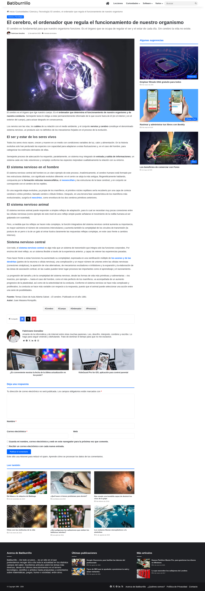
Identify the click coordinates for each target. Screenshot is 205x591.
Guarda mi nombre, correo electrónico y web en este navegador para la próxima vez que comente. (58, 441)
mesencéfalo (68, 180)
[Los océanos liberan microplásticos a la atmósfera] (114, 516)
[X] (29, 340)
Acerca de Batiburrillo (136, 587)
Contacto (193, 587)
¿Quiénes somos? (156, 587)
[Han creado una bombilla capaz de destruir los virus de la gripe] (114, 482)
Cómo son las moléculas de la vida (21, 530)
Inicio (11, 11)
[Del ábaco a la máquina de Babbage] (27, 482)
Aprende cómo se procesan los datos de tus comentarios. (76, 456)
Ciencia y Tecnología (39, 11)
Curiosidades (132, 3)
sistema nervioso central (31, 248)
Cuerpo (62, 309)
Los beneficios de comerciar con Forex (159, 167)
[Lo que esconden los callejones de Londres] (143, 573)
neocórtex (37, 197)
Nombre (11, 421)
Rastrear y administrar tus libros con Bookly (162, 124)
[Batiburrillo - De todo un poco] (19, 3)
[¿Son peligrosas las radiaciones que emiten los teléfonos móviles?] (71, 516)
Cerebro (49, 309)
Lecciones (118, 3)
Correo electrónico (17, 431)
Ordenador (76, 309)
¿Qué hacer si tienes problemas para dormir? (69, 496)
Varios (158, 3)
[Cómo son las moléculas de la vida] (27, 516)
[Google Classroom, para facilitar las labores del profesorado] (78, 562)
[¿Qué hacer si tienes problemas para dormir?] (71, 482)
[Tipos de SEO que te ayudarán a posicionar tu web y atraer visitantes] (78, 571)
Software (147, 3)
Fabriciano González (18, 33)
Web (75, 431)
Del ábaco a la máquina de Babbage (21, 496)
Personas (91, 309)
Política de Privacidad (177, 587)
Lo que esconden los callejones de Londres (169, 571)
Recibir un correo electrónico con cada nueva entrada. (36, 446)
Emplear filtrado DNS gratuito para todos (160, 82)
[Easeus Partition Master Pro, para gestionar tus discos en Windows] (143, 563)
